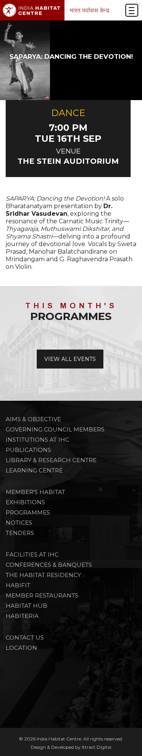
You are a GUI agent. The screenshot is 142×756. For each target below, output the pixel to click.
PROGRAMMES (28, 512)
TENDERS (20, 532)
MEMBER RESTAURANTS (42, 595)
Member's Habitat (35, 492)
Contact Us (25, 637)
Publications (28, 449)
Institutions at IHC (37, 439)
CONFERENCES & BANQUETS (49, 564)
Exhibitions (25, 502)
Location (21, 647)
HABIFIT (18, 585)
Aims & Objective (33, 419)
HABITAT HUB (26, 605)
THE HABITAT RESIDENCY (43, 575)
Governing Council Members (55, 429)
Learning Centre (34, 470)
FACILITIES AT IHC (32, 554)
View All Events (70, 359)
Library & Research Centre (51, 460)
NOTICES (19, 522)
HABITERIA (22, 616)
